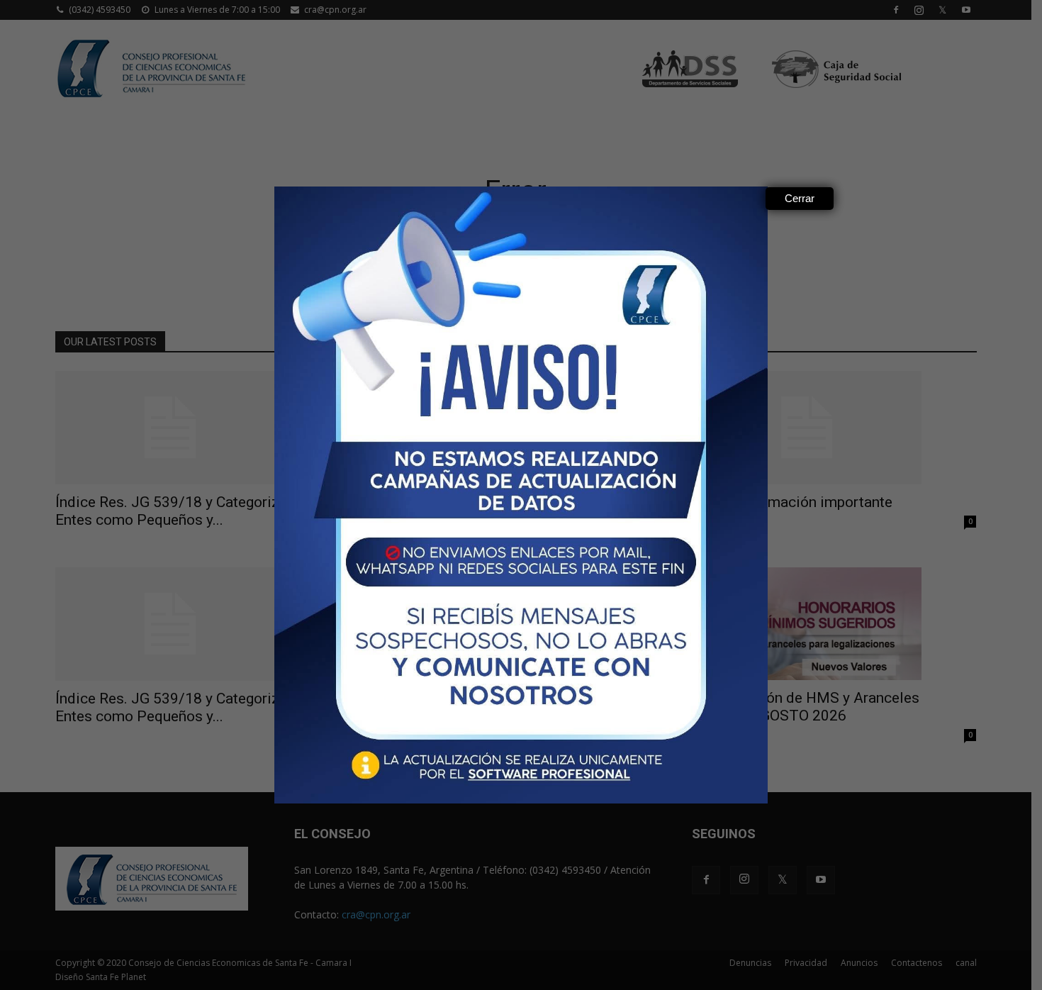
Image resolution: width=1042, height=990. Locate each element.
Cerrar (799, 198)
